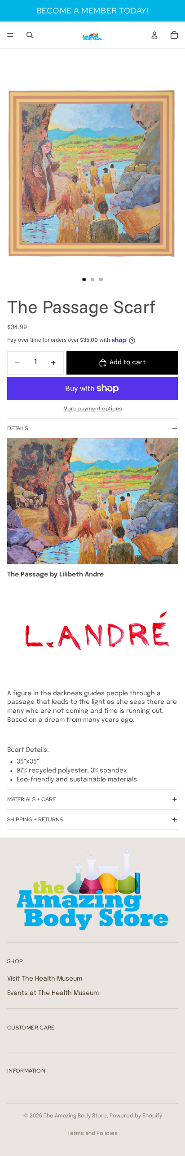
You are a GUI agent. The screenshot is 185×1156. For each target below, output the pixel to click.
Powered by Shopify (136, 1116)
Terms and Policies (92, 1133)
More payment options (92, 409)
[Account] (154, 35)
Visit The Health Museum (44, 979)
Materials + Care (31, 799)
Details (17, 428)
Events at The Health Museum (53, 993)
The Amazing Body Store (75, 1116)
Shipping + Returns (35, 819)
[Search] (30, 35)
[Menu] (10, 35)
